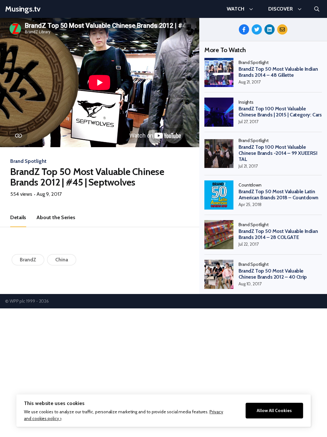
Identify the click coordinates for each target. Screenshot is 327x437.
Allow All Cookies (274, 410)
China (61, 260)
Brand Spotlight (28, 161)
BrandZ (28, 260)
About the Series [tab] (55, 217)
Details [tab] (18, 217)
